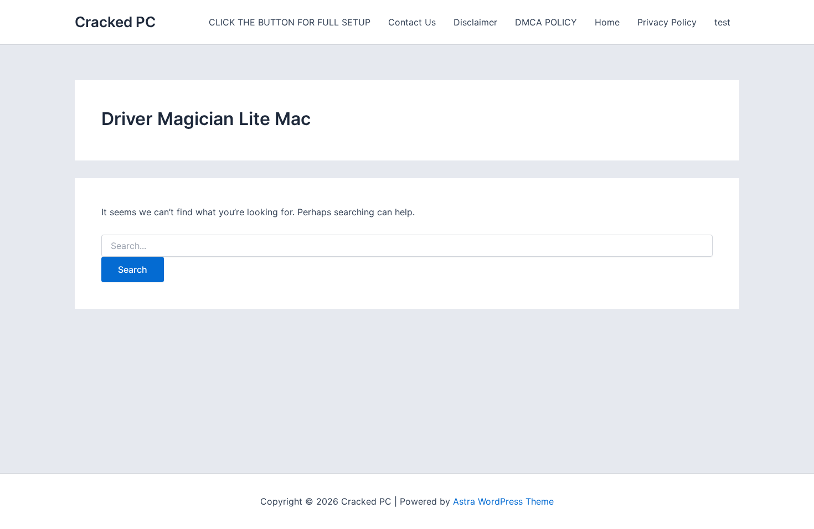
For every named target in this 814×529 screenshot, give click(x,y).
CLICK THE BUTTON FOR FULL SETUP (289, 22)
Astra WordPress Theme (503, 501)
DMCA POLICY (546, 22)
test (722, 22)
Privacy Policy (667, 22)
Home (607, 22)
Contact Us (412, 22)
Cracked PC (115, 21)
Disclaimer (475, 22)
